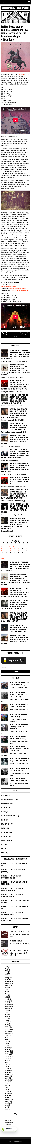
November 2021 (8, 1076)
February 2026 (8, 978)
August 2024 (8, 1012)
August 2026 (8, 966)
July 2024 (7, 1014)
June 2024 (7, 1016)
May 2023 (7, 1041)
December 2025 (9, 982)
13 (14, 549)
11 (5, 549)
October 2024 (8, 1009)
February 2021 (8, 1093)
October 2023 (8, 1032)
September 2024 (9, 1011)
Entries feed (8, 1121)
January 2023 (8, 1049)
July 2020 (7, 1107)
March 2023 (8, 1045)
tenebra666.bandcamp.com (17, 288)
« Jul (2, 558)
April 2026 (7, 974)
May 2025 (7, 995)
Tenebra (21, 74)
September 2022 (9, 1057)
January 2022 (8, 1072)
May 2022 (7, 1064)
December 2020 (9, 1097)
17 (1, 551)
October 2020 (8, 1101)
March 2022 (8, 1068)
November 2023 (9, 1030)
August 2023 (8, 1036)
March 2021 (8, 1091)
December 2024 (9, 1005)
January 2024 (8, 1026)
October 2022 (8, 1055)
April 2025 (7, 997)
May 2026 (7, 972)
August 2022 (8, 1059)
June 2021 (7, 1086)
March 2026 (8, 976)
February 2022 (8, 1070)
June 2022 (7, 1063)
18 (6, 551)
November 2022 (9, 1053)
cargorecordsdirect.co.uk (8, 286)
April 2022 (7, 1066)
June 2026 (7, 970)
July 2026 (7, 968)
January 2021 (8, 1095)
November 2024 (9, 1007)
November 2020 (9, 1099)
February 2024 (8, 1024)
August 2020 (8, 1105)
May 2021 (7, 1088)
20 (14, 551)
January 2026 (8, 980)
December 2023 (9, 1028)
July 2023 (7, 1038)
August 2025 (8, 989)
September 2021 (9, 1080)
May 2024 (7, 1018)
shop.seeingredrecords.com (19, 290)
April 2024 (7, 1020)
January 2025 (8, 1003)
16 (26, 549)
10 (1, 549)
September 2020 (9, 1103)
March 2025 (8, 999)
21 (18, 551)
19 (10, 551)
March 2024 (8, 1022)
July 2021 (7, 1084)
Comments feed (9, 1123)
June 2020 (7, 1109)
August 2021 (8, 1082)
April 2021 (7, 1090)
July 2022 (7, 1061)
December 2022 (9, 1051)
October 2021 (8, 1078)
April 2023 (7, 1043)
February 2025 (8, 1001)
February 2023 (8, 1047)
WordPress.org (8, 1125)
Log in (6, 1119)
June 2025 (7, 993)
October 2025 (8, 985)
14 (18, 549)
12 (10, 549)
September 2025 (9, 987)
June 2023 (7, 1039)
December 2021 (9, 1074)
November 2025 (9, 984)
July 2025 (7, 991)
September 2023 (9, 1034)
